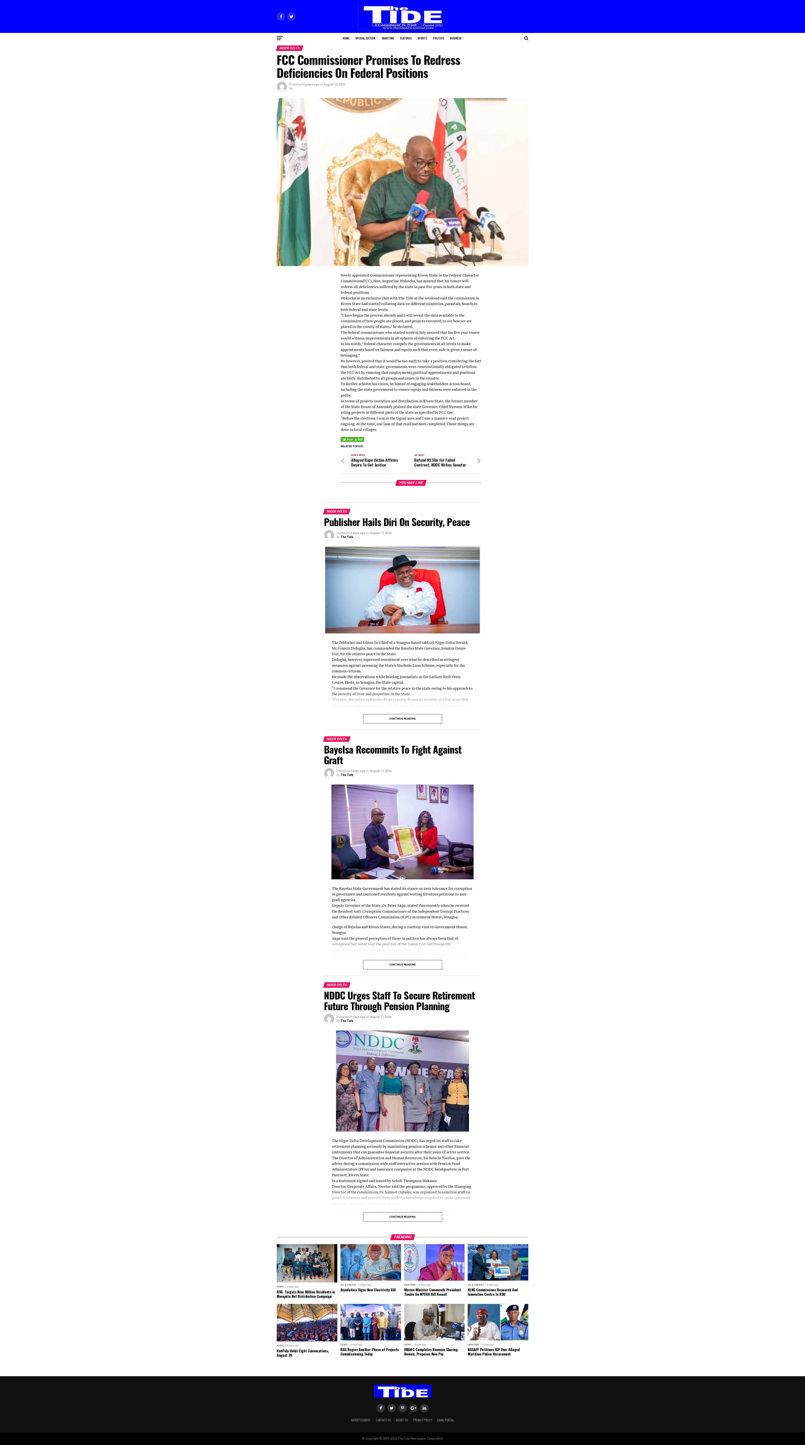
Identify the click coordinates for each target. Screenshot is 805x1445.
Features (406, 38)
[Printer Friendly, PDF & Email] (352, 439)
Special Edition (365, 38)
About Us (402, 1420)
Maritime (388, 38)
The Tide (347, 537)
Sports (422, 38)
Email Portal (445, 1420)
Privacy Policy (422, 1420)
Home (346, 38)
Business (455, 38)
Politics (438, 38)
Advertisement (361, 1420)
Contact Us (383, 1420)
